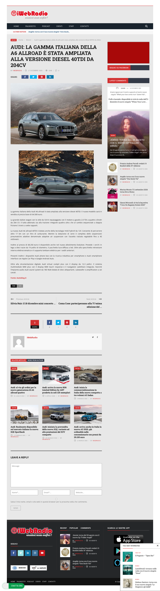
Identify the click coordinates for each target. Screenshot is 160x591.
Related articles (19, 360)
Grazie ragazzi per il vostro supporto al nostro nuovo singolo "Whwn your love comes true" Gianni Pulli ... (128, 93)
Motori (14, 40)
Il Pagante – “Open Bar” (144, 555)
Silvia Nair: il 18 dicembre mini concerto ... (33, 303)
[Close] (157, 545)
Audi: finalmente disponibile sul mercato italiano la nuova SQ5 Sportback (24, 429)
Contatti (84, 26)
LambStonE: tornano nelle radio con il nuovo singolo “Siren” (145, 570)
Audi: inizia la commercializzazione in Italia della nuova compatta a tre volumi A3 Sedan (88, 391)
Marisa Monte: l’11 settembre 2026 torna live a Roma (134, 190)
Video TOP (137, 553)
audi (20, 286)
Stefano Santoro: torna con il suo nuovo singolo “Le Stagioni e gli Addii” (146, 584)
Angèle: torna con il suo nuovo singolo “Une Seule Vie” (50, 32)
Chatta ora (16, 585)
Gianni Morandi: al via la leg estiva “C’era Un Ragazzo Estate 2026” (134, 203)
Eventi (59, 26)
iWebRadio (17, 70)
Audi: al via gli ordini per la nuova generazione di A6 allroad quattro (23, 390)
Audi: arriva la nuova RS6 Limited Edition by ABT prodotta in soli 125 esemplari (56, 390)
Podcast (46, 26)
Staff (71, 26)
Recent (63, 528)
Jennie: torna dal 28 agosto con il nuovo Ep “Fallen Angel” (127, 142)
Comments (86, 528)
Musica (137, 566)
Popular (74, 528)
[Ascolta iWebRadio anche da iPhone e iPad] (128, 539)
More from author (35, 360)
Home (16, 26)
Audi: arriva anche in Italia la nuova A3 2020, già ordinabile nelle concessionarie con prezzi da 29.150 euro (88, 431)
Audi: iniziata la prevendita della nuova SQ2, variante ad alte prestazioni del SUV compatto (55, 430)
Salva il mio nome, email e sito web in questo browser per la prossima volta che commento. (49, 502)
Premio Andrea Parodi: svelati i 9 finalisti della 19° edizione (133, 164)
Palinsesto (30, 26)
